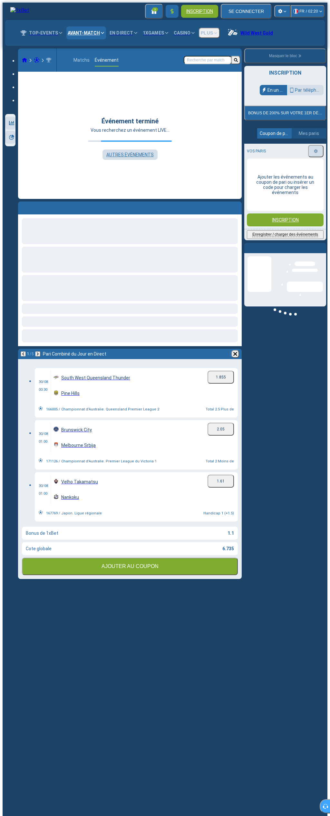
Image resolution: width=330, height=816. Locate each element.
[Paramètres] (282, 11)
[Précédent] (23, 353)
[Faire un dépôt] (172, 11)
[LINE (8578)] (24, 60)
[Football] (37, 60)
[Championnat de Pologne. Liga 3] (49, 60)
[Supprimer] (235, 354)
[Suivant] (37, 353)
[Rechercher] (235, 60)
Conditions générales (281, 152)
